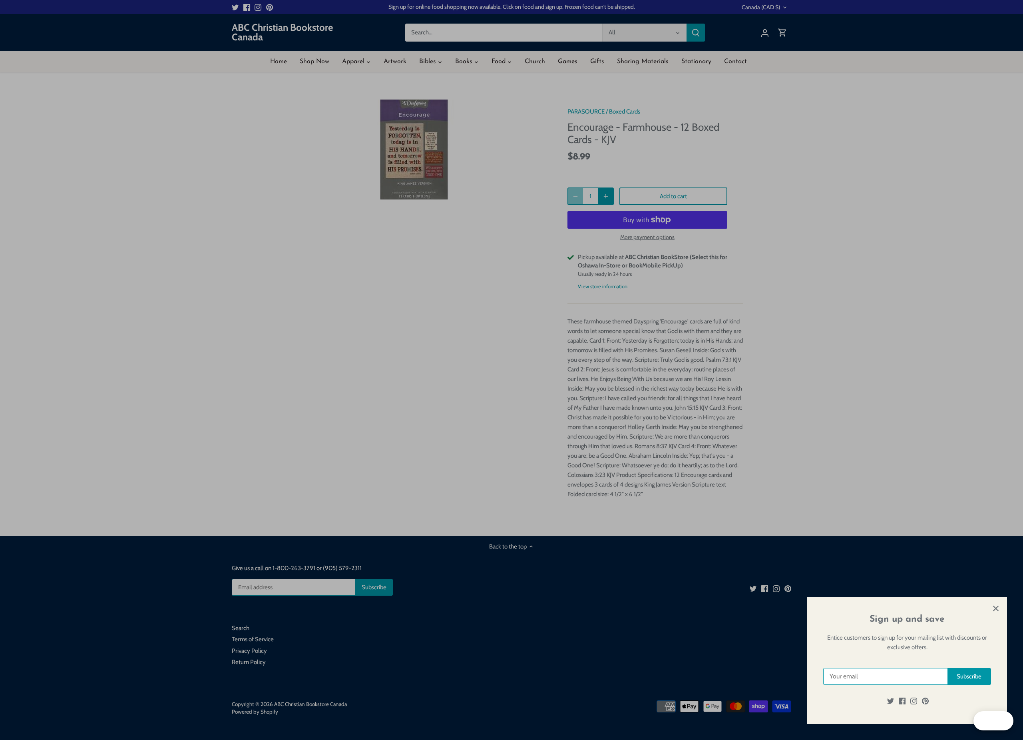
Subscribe (969, 676)
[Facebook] (902, 701)
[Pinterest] (925, 701)
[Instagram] (913, 701)
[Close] (996, 608)
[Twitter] (890, 701)
